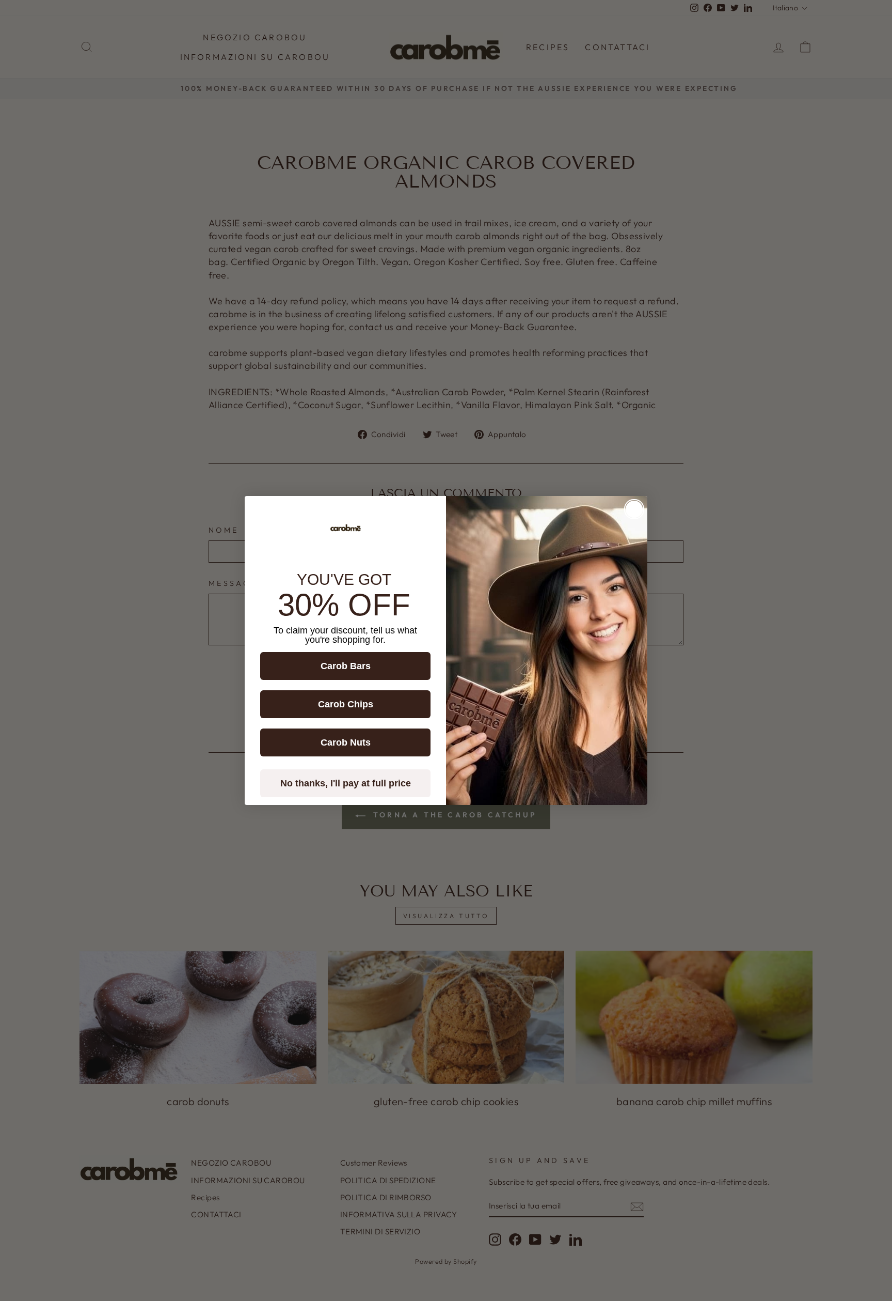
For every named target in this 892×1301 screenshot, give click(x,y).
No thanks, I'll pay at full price (345, 783)
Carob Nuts (346, 742)
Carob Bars (346, 666)
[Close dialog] (634, 509)
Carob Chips (345, 704)
